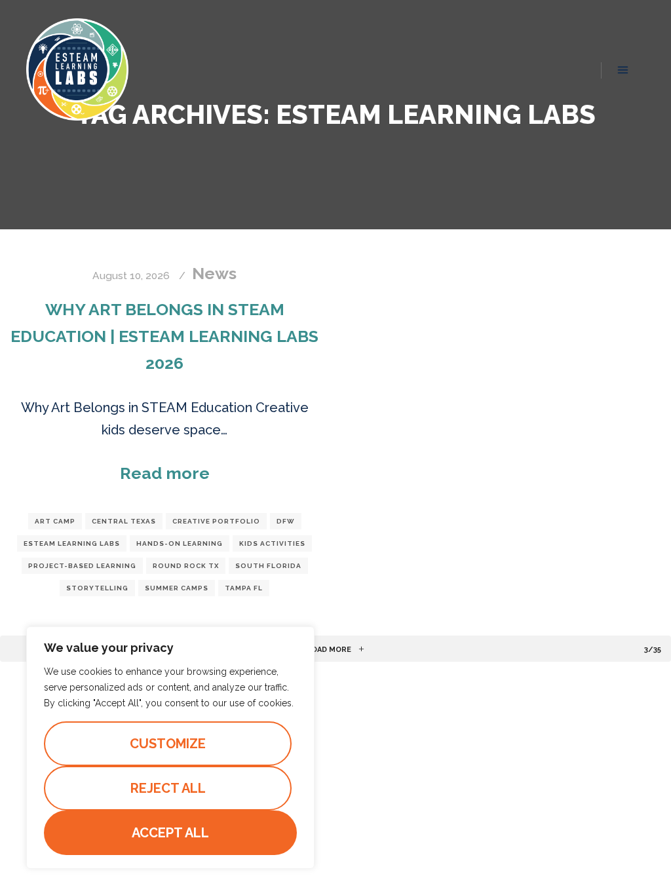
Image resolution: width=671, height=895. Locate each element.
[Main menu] (623, 70)
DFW (286, 521)
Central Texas (124, 521)
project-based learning (82, 565)
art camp (55, 521)
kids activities (272, 543)
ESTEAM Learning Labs (72, 543)
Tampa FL (244, 588)
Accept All (170, 833)
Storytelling (97, 588)
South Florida (268, 565)
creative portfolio (216, 521)
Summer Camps (176, 588)
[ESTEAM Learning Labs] (77, 69)
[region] (170, 747)
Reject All (168, 788)
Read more (165, 473)
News (214, 273)
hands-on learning (179, 543)
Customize (168, 744)
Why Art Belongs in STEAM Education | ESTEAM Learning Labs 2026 (164, 336)
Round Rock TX (186, 565)
